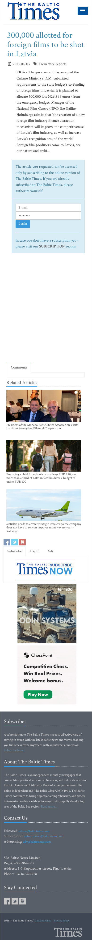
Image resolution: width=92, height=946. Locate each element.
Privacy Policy (61, 920)
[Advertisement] (46, 310)
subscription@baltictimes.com (43, 836)
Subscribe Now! (14, 750)
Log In (23, 224)
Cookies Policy (43, 920)
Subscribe (14, 551)
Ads (50, 551)
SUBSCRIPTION (52, 246)
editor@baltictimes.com (34, 831)
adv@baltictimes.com (37, 842)
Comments (19, 367)
